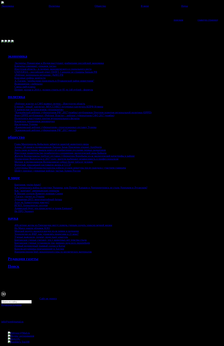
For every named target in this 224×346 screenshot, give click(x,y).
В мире (145, 6)
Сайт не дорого (48, 298)
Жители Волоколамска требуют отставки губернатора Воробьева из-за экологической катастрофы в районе (74, 156)
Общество (100, 6)
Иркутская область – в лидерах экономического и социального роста (53, 69)
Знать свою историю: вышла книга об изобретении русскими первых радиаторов (60, 150)
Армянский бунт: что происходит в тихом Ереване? (43, 208)
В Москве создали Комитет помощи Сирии (38, 193)
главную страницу (208, 20)
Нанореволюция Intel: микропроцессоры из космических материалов (53, 251)
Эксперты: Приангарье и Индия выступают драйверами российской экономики (59, 63)
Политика (54, 6)
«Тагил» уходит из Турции (29, 196)
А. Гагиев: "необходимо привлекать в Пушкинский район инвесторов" (54, 80)
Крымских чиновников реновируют (34, 121)
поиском (178, 20)
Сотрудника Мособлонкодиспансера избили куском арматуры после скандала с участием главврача (70, 167)
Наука (184, 6)
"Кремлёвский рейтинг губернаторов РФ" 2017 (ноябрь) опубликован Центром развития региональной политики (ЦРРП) (83, 112)
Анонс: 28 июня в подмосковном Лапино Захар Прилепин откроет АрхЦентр (58, 147)
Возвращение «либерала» (28, 83)
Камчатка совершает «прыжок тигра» (35, 66)
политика (16, 96)
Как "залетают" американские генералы (36, 190)
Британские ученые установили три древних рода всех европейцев (52, 242)
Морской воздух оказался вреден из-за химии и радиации (46, 231)
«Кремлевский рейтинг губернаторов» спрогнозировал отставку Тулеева (55, 127)
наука (13, 218)
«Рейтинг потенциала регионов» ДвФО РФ (38, 74)
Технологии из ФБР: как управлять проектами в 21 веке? (46, 234)
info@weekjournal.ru (12, 321)
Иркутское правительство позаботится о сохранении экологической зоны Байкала (60, 153)
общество (16, 137)
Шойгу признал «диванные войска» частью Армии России (47, 170)
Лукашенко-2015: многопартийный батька (38, 199)
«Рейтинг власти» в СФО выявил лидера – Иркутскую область (49, 103)
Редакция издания (11, 305)
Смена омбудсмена (24, 86)
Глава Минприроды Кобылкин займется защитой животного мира (51, 144)
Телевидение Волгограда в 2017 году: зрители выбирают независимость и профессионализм (66, 158)
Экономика (7, 6)
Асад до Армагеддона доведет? (31, 202)
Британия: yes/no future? (27, 184)
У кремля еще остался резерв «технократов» (39, 109)
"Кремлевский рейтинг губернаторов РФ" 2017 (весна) (45, 130)
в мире (14, 178)
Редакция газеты (23, 259)
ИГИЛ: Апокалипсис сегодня (31, 205)
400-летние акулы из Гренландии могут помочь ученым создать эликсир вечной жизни (63, 225)
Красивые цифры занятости (30, 77)
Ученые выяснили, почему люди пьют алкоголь (41, 237)
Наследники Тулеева (26, 124)
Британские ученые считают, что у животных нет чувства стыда (50, 240)
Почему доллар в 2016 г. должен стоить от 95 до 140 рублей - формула (53, 89)
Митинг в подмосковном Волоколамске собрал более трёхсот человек (53, 161)
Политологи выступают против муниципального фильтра (47, 118)
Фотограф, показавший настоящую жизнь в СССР (42, 164)
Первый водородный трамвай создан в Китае (39, 245)
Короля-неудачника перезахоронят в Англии (39, 248)
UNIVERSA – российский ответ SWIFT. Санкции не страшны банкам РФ (55, 72)
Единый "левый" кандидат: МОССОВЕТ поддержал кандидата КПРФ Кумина (58, 106)
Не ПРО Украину (24, 211)
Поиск (13, 266)
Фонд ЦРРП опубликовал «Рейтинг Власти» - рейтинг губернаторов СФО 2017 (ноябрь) (64, 115)
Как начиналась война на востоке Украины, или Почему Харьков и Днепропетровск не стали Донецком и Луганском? (80, 187)
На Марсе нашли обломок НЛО (32, 228)
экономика (17, 56)
